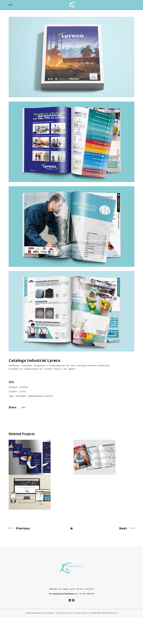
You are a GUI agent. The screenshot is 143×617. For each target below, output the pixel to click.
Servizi (80, 589)
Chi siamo (63, 589)
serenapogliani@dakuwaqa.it (63, 594)
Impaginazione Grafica (40, 396)
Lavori (72, 589)
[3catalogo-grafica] (71, 226)
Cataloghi (21, 396)
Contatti (89, 589)
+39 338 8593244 (86, 594)
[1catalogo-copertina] (71, 57)
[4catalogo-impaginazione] (71, 311)
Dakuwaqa (53, 589)
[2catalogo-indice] (71, 142)
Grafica (24, 387)
